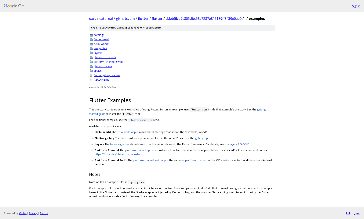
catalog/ (99, 35)
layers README (239, 144)
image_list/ (100, 48)
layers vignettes (119, 144)
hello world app (126, 132)
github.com (125, 18)
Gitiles (23, 213)
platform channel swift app (149, 160)
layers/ (98, 53)
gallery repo (202, 138)
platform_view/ (103, 66)
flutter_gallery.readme (107, 75)
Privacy (33, 213)
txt (348, 213)
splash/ (98, 70)
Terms (44, 213)
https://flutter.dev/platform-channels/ (117, 154)
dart (92, 18)
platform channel (195, 160)
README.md (101, 79)
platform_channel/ (105, 57)
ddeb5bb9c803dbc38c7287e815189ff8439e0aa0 (204, 18)
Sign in (356, 6)
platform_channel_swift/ (108, 61)
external (106, 18)
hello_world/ (101, 44)
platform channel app (138, 150)
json (357, 213)
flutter (143, 18)
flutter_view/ (101, 39)
